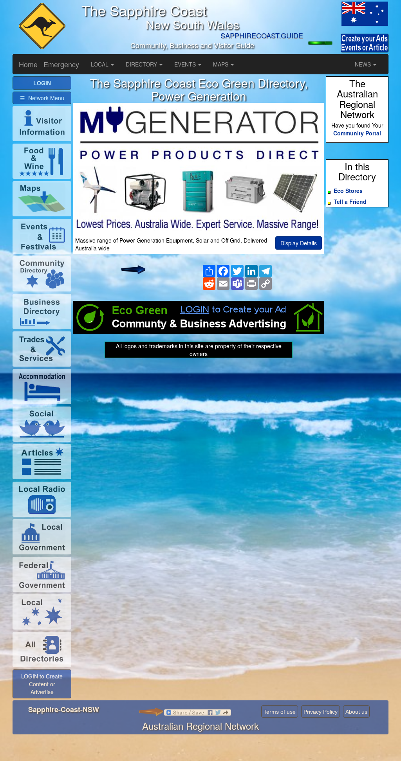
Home (28, 64)
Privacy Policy (320, 712)
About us (356, 712)
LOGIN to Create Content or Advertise (42, 684)
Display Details (298, 243)
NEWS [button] (363, 64)
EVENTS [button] (185, 64)
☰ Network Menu (42, 98)
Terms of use (280, 712)
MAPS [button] (221, 64)
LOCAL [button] (100, 64)
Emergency (61, 64)
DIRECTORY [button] (142, 64)
